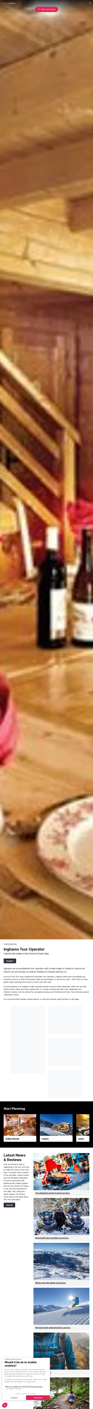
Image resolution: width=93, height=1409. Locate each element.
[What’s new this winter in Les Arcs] (61, 1264)
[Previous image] (4, 469)
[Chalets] (56, 1128)
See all (8, 1205)
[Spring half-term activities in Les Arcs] (61, 1219)
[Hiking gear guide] (61, 1354)
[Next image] (88, 469)
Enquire (9, 961)
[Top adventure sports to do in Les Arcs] (61, 1174)
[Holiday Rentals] (20, 1128)
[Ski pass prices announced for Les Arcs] (61, 1309)
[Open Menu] (90, 3)
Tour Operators (10, 944)
